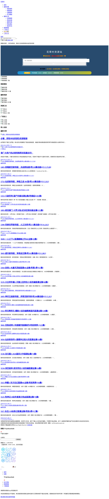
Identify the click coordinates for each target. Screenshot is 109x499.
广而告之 (6, 29)
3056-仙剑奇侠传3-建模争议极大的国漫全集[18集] (21, 339)
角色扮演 (9, 20)
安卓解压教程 (56, 68)
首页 (5, 5)
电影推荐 (9, 8)
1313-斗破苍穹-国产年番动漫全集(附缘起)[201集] (21, 196)
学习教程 (9, 14)
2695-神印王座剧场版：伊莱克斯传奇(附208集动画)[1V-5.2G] (26, 296)
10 (11, 419)
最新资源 (6, 6)
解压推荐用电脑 (10, 497)
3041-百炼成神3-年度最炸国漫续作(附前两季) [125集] (23, 325)
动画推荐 (9, 12)
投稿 (5, 474)
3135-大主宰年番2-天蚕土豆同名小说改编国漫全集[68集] (24, 282)
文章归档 (29, 425)
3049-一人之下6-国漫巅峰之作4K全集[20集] (19, 239)
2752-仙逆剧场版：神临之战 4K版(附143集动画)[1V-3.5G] (25, 182)
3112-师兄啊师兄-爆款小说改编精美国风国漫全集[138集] (24, 311)
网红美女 (9, 24)
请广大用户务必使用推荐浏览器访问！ (17, 153)
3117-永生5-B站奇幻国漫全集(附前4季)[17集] (19, 411)
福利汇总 (6, 16)
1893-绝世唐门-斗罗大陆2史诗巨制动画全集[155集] (22, 210)
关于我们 (49, 68)
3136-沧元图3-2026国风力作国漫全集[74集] (19, 354)
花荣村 (2, 1)
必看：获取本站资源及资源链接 (14, 138)
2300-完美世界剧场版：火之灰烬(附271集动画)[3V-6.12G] (25, 225)
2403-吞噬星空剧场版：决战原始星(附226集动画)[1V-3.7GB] (26, 167)
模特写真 (9, 22)
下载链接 (6, 486)
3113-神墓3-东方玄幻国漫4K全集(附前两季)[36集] (21, 383)
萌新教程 (6, 27)
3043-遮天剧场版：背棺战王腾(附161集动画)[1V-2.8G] (23, 253)
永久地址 (6, 482)
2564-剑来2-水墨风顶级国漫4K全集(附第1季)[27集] (22, 268)
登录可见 (9, 26)
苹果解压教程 (65, 68)
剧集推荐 (9, 10)
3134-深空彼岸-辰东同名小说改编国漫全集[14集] (21, 368)
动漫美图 (9, 18)
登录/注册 (10, 40)
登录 (2, 36)
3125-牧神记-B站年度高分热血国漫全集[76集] (20, 397)
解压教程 (3, 497)
